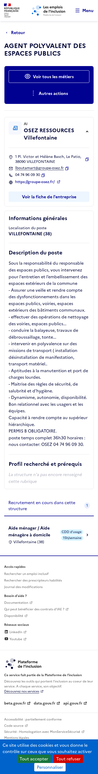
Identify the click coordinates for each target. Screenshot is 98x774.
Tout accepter (34, 759)
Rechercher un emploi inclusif (26, 574)
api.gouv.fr (72, 703)
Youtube (15, 639)
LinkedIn (15, 632)
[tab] (49, 505)
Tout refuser (68, 759)
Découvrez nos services (21, 691)
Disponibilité (13, 615)
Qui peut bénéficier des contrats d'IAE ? (34, 609)
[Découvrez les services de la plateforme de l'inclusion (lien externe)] (23, 663)
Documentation (16, 602)
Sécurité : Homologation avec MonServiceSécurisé (42, 731)
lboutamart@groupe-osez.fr (39, 168)
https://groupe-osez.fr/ (35, 182)
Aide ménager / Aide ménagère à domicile (29, 531)
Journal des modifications (23, 587)
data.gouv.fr (44, 703)
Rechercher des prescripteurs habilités (33, 580)
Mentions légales (16, 737)
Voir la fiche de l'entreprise (49, 197)
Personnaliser (50, 767)
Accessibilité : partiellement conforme (33, 719)
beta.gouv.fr (15, 703)
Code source (14, 725)
